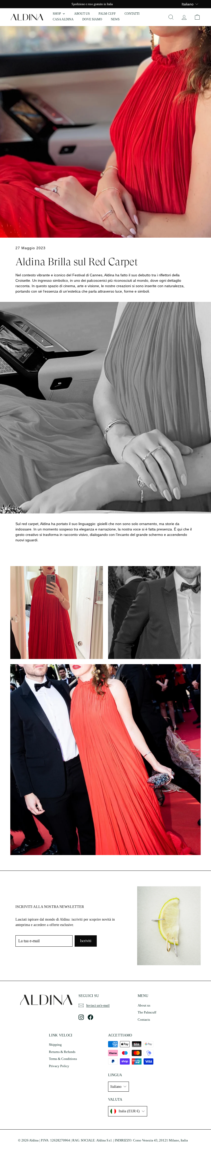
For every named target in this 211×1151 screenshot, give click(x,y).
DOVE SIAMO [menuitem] (92, 19)
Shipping (55, 1045)
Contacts (144, 1019)
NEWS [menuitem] (115, 19)
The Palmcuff (147, 1012)
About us (144, 1005)
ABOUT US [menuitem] (82, 13)
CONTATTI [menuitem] (132, 13)
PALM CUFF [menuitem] (107, 13)
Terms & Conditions (63, 1059)
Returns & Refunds (62, 1052)
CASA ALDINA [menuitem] (63, 19)
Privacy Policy (59, 1066)
